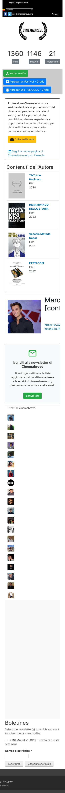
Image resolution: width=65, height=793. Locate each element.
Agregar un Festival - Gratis (25, 82)
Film (15, 61)
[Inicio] (32, 30)
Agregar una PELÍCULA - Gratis (27, 90)
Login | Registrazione (18, 2)
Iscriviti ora (33, 395)
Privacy (55, 14)
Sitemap (4, 785)
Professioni (52, 61)
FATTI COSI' (36, 263)
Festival (34, 61)
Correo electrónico (18, 750)
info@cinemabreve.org (22, 14)
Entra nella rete (22, 139)
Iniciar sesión (16, 73)
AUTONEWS (6, 782)
